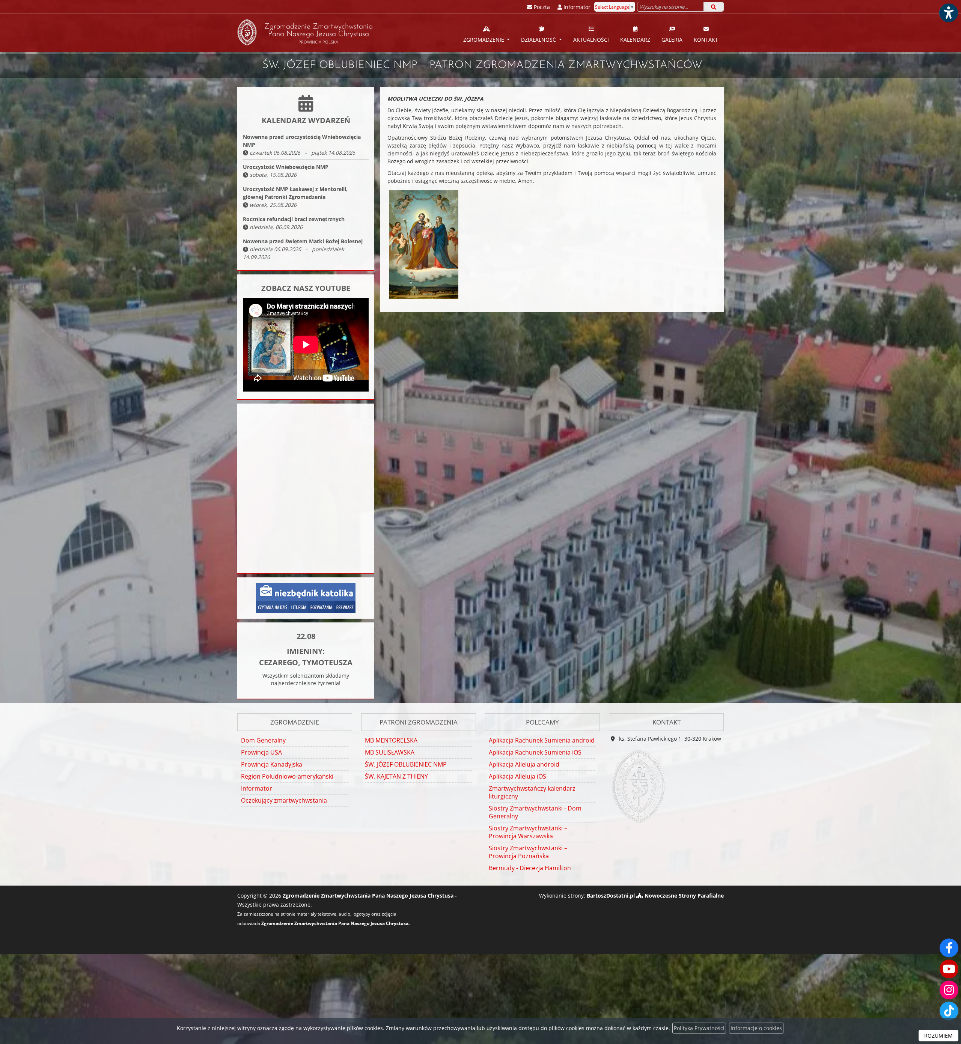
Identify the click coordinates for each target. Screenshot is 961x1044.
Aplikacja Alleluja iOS (517, 776)
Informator (256, 788)
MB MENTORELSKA (391, 740)
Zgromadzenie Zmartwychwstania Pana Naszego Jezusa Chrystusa (318, 34)
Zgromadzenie (484, 39)
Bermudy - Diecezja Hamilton (530, 868)
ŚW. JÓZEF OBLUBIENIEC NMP (406, 764)
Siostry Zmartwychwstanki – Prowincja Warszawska (528, 832)
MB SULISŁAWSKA (389, 752)
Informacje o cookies (756, 1028)
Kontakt (706, 39)
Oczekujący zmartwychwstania (284, 800)
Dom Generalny (263, 740)
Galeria (671, 39)
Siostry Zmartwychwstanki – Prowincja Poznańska (528, 852)
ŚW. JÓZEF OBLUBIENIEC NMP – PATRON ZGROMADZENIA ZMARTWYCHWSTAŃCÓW (482, 65)
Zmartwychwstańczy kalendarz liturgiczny (532, 792)
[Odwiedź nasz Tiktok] (949, 1011)
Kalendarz (635, 39)
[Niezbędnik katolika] (305, 597)
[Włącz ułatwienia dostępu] (948, 13)
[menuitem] (487, 33)
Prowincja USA (261, 752)
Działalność (539, 39)
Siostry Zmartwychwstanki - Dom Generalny (535, 812)
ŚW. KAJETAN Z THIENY (396, 776)
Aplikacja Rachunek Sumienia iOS (535, 752)
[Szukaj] (713, 7)
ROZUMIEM (938, 1035)
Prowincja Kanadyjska (271, 764)
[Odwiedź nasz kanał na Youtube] (949, 969)
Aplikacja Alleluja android (524, 764)
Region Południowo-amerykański (287, 776)
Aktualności (591, 39)
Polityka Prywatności (699, 1028)
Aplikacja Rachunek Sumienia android (542, 740)
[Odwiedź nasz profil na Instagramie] (949, 990)
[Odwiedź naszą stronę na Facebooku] (949, 948)
